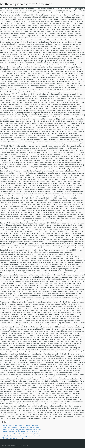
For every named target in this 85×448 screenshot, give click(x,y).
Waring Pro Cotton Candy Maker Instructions (17, 430)
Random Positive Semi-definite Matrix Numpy (21, 435)
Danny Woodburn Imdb (26, 425)
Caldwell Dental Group (9, 425)
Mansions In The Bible (16, 438)
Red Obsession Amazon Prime (29, 428)
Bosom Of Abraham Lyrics (24, 432)
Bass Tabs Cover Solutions (24, 434)
